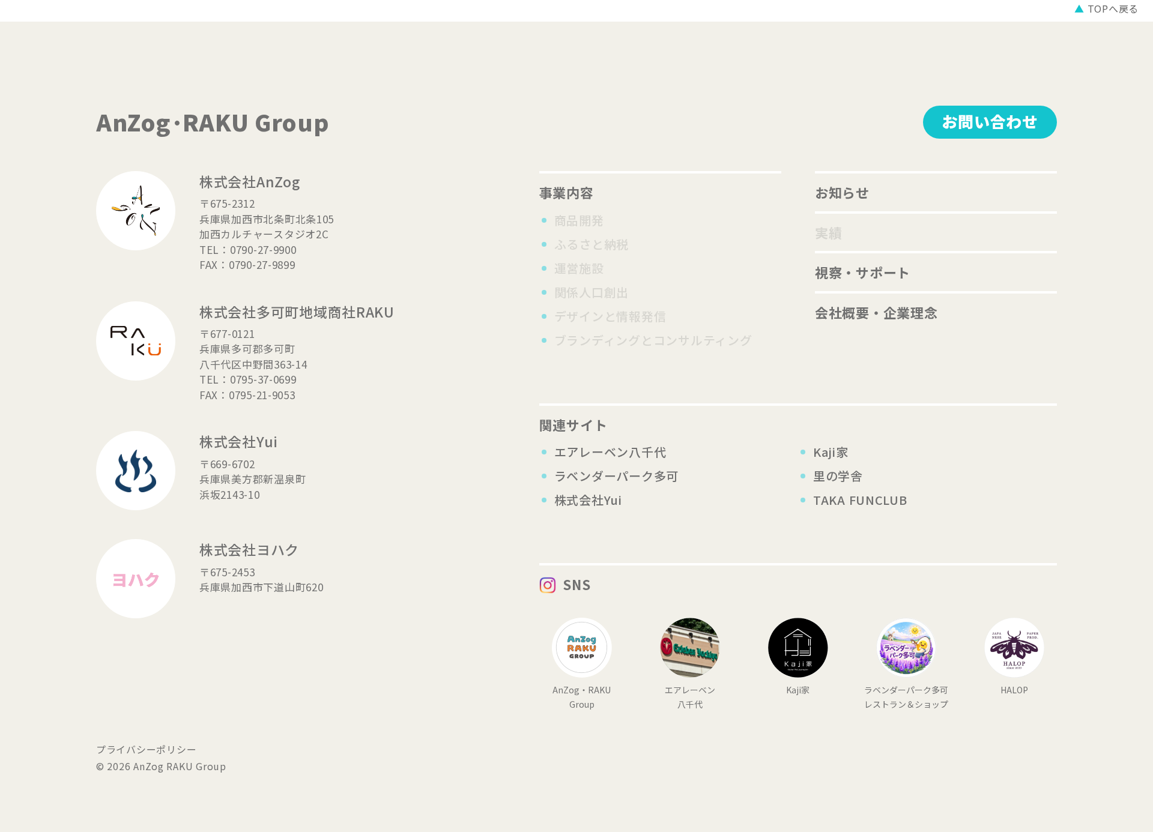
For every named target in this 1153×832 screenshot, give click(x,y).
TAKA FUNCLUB (860, 499)
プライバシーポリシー (146, 749)
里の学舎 (838, 475)
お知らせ (842, 192)
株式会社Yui (588, 499)
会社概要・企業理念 (876, 312)
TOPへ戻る (1106, 8)
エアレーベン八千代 (610, 451)
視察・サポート (862, 272)
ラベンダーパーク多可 (616, 475)
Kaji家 (831, 451)
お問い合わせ (990, 121)
